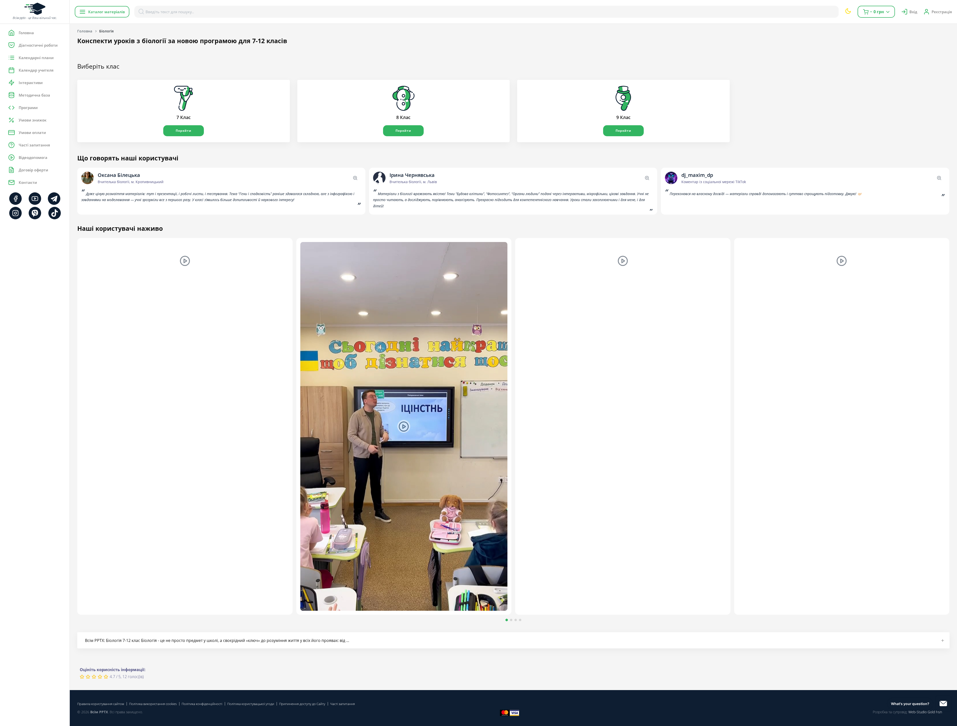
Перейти (183, 130)
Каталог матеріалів (106, 11)
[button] (506, 620)
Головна (84, 31)
